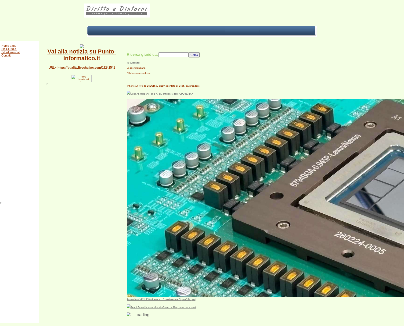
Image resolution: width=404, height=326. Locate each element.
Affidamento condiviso (139, 73)
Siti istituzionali (10, 52)
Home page (8, 45)
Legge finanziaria (136, 68)
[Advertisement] (20, 132)
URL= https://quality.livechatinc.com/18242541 (82, 67)
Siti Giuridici (9, 49)
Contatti (6, 55)
